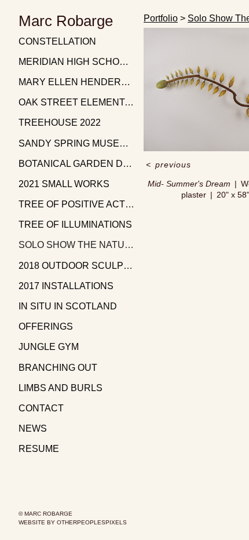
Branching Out (58, 368)
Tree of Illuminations (75, 224)
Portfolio (161, 18)
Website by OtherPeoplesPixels (73, 522)
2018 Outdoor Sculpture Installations (76, 266)
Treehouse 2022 (60, 122)
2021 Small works (64, 184)
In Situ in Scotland (68, 306)
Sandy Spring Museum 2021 (76, 143)
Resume (39, 449)
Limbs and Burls (60, 388)
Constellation (57, 41)
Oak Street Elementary (76, 102)
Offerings (46, 326)
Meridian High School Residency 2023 (76, 62)
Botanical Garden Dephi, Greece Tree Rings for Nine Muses (76, 164)
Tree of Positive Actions (76, 204)
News (33, 428)
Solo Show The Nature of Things (76, 245)
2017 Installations (66, 286)
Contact (41, 408)
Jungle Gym (49, 347)
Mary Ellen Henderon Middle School (76, 82)
